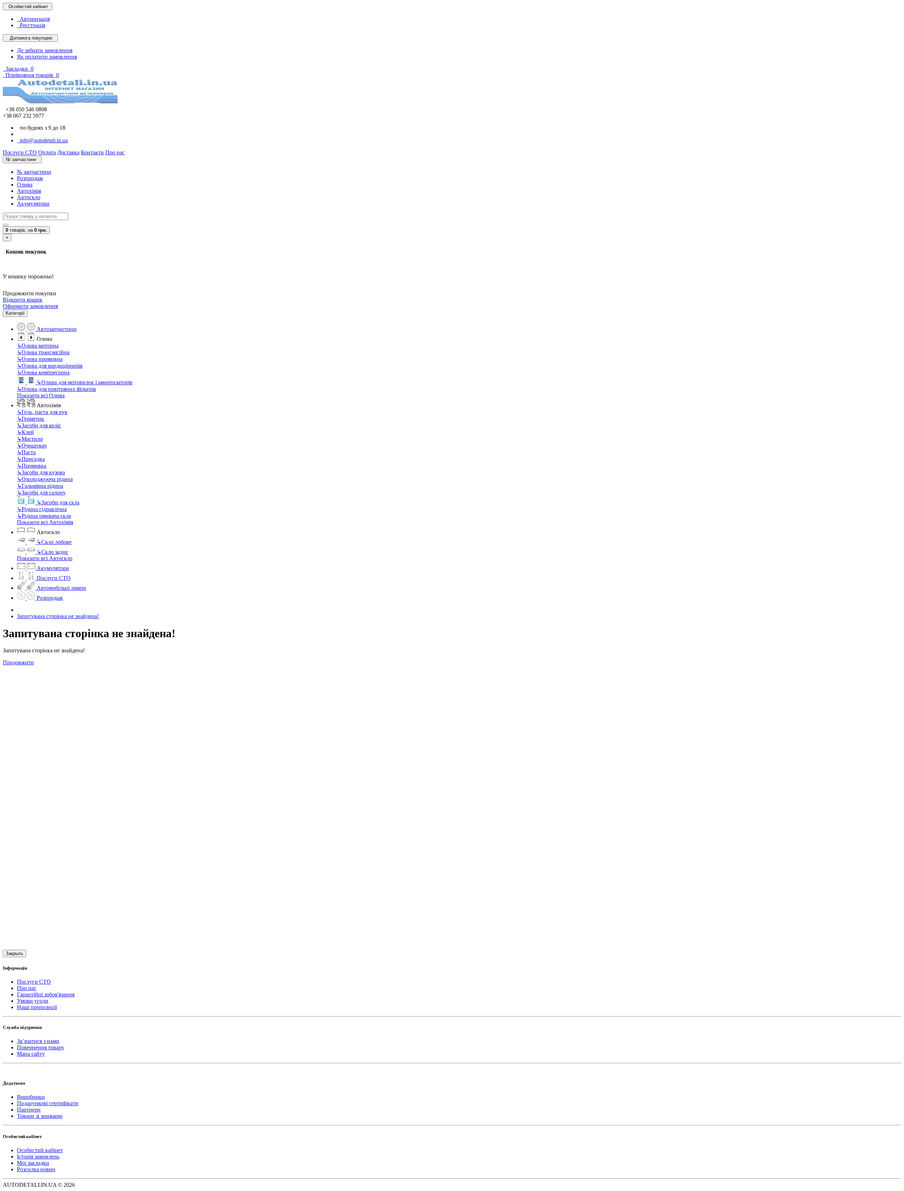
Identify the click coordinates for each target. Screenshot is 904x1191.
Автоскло (28, 197)
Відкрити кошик (22, 300)
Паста (26, 452)
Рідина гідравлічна (42, 509)
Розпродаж (30, 178)
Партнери (29, 1110)
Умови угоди (32, 1001)
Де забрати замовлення (44, 50)
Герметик (30, 419)
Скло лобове (54, 542)
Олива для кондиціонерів (50, 366)
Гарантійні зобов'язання (46, 994)
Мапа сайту (31, 1054)
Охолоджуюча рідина (45, 479)
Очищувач (32, 446)
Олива (24, 185)
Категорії (15, 313)
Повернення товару (40, 1047)
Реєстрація (31, 25)
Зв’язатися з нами (38, 1041)
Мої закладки (33, 1163)
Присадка (31, 459)
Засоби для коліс (39, 425)
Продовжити (18, 662)
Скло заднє (52, 552)
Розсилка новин (36, 1169)
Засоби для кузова (41, 472)
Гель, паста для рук (42, 412)
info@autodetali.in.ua (42, 140)
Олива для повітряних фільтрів (56, 389)
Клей (25, 432)
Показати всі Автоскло (44, 558)
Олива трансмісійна (43, 352)
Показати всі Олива (41, 395)
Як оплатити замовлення (47, 57)
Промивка (31, 466)
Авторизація (33, 19)
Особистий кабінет (40, 1150)
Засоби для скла (58, 502)
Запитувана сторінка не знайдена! (58, 616)
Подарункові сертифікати (47, 1103)
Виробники (31, 1097)
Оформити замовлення (30, 306)
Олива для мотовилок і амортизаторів (84, 382)
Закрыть (14, 953)
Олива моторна (38, 346)
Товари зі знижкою (40, 1116)
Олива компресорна (43, 372)
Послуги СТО (34, 982)
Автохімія (29, 191)
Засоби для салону (41, 493)
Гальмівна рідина (40, 486)
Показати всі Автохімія (45, 522)
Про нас (26, 988)
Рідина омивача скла (44, 516)
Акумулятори (33, 204)
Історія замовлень (38, 1157)
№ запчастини (34, 172)
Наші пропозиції (37, 1007)
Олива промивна (40, 359)
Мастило (30, 439)
